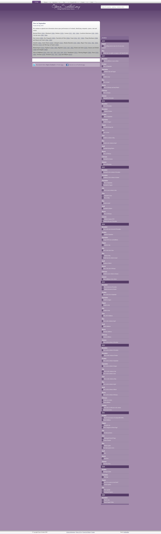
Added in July (107, 245)
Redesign (106, 477)
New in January (107, 92)
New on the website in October (111, 355)
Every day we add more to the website (112, 407)
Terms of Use (79, 532)
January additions (107, 337)
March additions (107, 326)
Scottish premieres (108, 432)
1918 (61, 33)
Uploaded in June (108, 195)
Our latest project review (109, 448)
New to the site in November (110, 287)
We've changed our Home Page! (111, 427)
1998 (41, 38)
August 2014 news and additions (111, 239)
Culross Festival (107, 440)
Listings (36, 2)
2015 (70, 54)
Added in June (107, 77)
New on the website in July (110, 371)
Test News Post (107, 463)
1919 (65, 47)
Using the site (107, 425)
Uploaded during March (109, 148)
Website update (107, 445)
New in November (108, 106)
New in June (106, 132)
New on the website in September (111, 360)
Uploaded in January (108, 159)
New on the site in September (110, 294)
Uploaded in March (108, 208)
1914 (75, 38)
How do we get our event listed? (111, 482)
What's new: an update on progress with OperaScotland (116, 53)
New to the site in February (110, 268)
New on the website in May (110, 379)
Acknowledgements (70, 532)
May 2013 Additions (108, 315)
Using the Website (87, 532)
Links (92, 2)
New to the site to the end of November (112, 229)
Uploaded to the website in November (112, 172)
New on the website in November (111, 350)
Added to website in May (109, 137)
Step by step (106, 500)
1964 (77, 33)
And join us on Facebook (77, 65)
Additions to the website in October (111, 177)
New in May (107, 198)
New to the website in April (110, 321)
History (45, 2)
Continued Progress (108, 492)
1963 (74, 33)
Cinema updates (107, 484)
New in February (107, 153)
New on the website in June (110, 373)
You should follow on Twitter (49, 65)
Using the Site (73, 2)
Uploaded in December (109, 98)
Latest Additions (107, 420)
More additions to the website (110, 279)
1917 (79, 38)
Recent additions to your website (111, 61)
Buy (64, 2)
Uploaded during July (108, 127)
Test (105, 453)
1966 (53, 33)
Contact (82, 2)
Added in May (107, 255)
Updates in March (107, 263)
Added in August (107, 122)
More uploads (107, 489)
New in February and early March (111, 87)
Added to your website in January (111, 273)
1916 (40, 45)
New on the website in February (111, 394)
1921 (61, 43)
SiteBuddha (126, 532)
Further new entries (108, 400)
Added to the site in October (110, 289)
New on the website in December (111, 342)
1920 (93, 33)
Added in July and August (110, 71)
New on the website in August (110, 366)
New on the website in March (110, 389)
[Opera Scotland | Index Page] (66, 7)
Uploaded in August (108, 185)
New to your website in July (110, 190)
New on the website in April (110, 384)
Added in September (108, 234)
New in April (106, 82)
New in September (108, 66)
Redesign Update (107, 471)
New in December (108, 164)
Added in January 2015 (109, 219)
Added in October (108, 111)
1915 (70, 33)
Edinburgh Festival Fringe (110, 438)
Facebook (106, 458)
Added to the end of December (110, 221)
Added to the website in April (110, 143)
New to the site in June (109, 250)
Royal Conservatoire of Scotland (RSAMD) (114, 417)
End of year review (108, 410)
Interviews (55, 2)
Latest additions (107, 402)
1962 (43, 33)
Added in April (107, 203)
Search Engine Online (109, 502)
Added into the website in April (110, 258)
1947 (68, 47)
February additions (108, 331)
